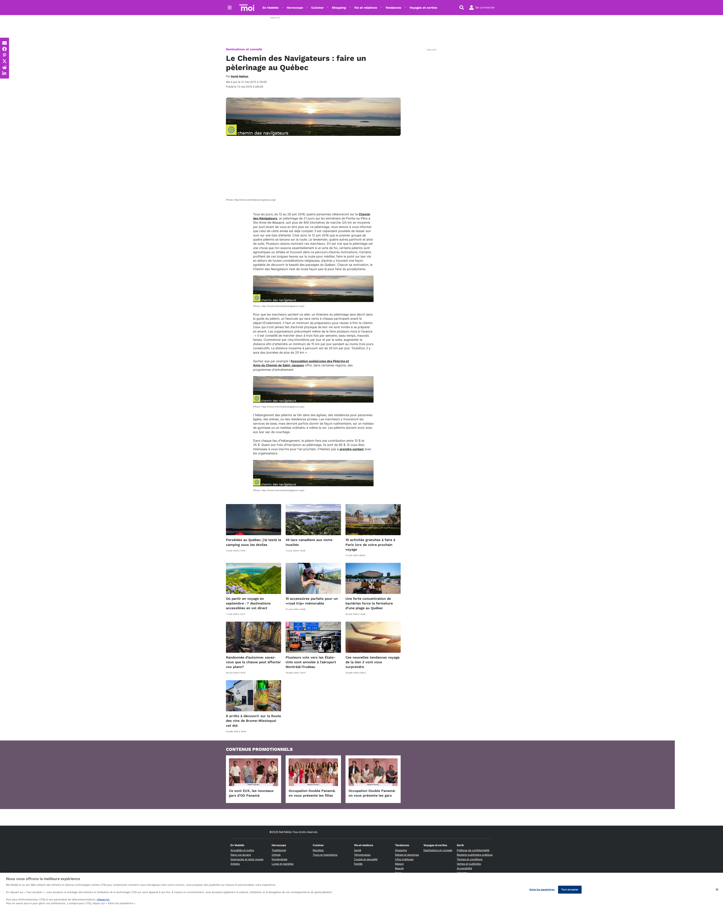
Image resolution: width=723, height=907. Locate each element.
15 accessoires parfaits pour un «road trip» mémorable (312, 601)
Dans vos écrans (240, 854)
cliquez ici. (103, 899)
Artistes (235, 863)
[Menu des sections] (229, 7)
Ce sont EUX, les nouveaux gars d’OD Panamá (251, 793)
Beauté (399, 868)
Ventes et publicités (469, 863)
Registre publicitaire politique (475, 854)
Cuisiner (317, 7)
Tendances (393, 7)
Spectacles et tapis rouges (246, 859)
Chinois (276, 854)
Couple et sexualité (366, 859)
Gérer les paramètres (542, 889)
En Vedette (270, 7)
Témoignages (362, 854)
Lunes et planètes (283, 863)
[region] (361, 890)
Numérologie (279, 859)
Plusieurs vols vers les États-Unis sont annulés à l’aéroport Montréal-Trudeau (311, 662)
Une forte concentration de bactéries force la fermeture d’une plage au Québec (369, 603)
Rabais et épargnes (407, 854)
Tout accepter (569, 889)
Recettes (318, 850)
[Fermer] (717, 889)
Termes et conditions (469, 859)
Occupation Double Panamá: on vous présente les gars (372, 793)
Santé (357, 850)
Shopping (339, 7)
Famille (358, 863)
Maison (399, 863)
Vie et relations (365, 7)
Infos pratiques (404, 859)
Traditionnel (279, 850)
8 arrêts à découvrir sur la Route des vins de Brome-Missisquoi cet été (253, 720)
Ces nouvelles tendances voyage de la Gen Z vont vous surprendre (372, 662)
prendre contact (352, 449)
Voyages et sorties (423, 7)
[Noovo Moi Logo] (246, 7)
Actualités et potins (242, 850)
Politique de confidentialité (473, 850)
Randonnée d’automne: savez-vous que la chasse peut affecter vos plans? (253, 662)
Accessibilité (464, 868)
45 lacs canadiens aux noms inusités (309, 542)
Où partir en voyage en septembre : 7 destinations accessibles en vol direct (248, 603)
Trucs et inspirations (325, 854)
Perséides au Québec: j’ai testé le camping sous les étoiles (253, 542)
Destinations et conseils (244, 49)
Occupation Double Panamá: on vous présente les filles (312, 793)
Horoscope (295, 7)
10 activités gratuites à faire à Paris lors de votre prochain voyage (370, 544)
